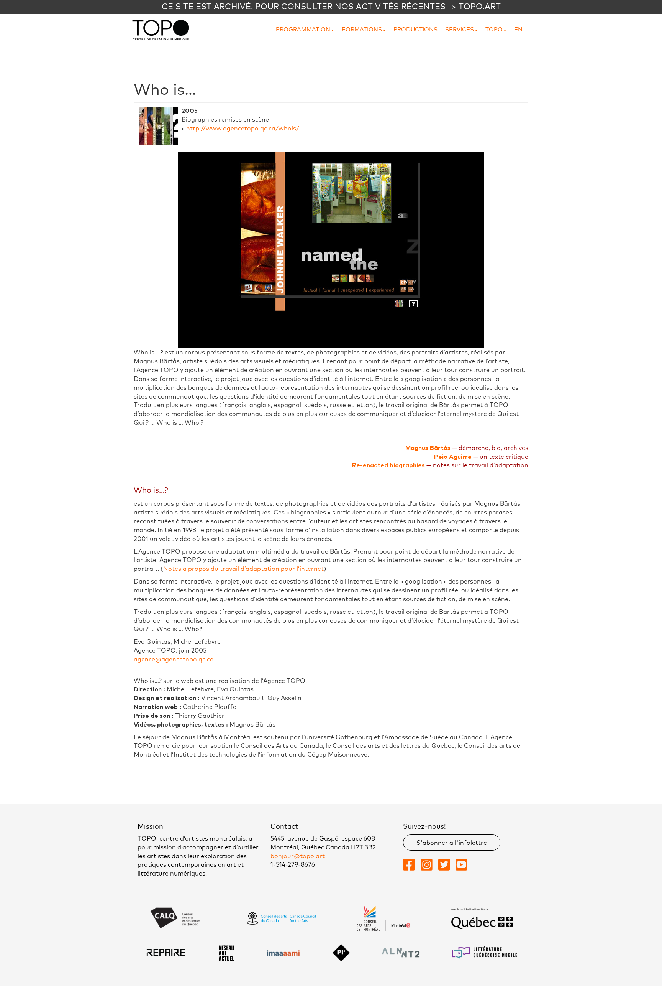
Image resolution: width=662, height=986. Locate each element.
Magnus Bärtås (428, 448)
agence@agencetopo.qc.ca (174, 659)
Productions (415, 30)
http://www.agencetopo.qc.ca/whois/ (242, 128)
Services (459, 30)
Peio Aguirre (453, 457)
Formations (362, 30)
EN (518, 30)
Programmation (303, 30)
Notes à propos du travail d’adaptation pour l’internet (243, 569)
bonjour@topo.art (297, 856)
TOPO (494, 30)
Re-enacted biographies (388, 465)
